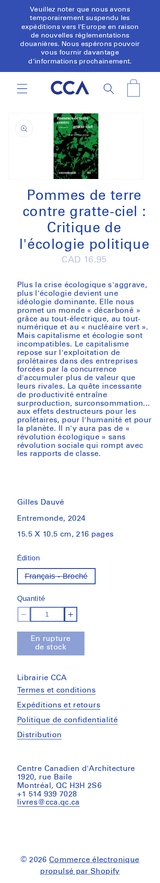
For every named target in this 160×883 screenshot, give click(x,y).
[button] (22, 88)
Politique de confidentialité (67, 720)
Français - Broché (60, 578)
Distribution (39, 735)
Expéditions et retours (58, 705)
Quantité (31, 598)
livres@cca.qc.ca (48, 802)
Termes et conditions (56, 690)
